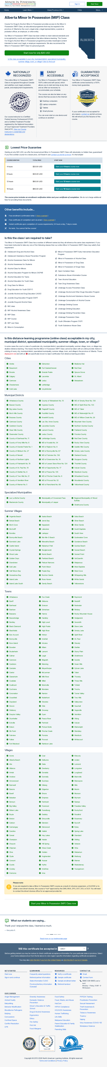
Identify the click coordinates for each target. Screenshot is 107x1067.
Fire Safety (34, 1022)
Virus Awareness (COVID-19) (91, 1023)
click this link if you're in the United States (45, 960)
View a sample (41, 216)
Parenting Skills (60, 1029)
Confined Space (11, 1020)
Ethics (32, 1018)
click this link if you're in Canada (75, 960)
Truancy (83, 1016)
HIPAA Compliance (62, 1007)
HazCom (58, 1003)
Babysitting (9, 1003)
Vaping (82, 1019)
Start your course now (67, 167)
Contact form (88, 977)
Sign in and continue (12, 977)
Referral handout (64, 984)
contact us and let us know (61, 155)
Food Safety (59, 997)
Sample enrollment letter (67, 981)
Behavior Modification (13, 1007)
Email (85, 974)
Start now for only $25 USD (37, 53)
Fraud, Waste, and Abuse (64, 1000)
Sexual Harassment (87, 1003)
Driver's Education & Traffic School (40, 1007)
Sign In (77, 4)
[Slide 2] (55, 934)
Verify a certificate (64, 974)
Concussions (9, 1017)
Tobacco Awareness (88, 1013)
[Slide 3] (59, 934)
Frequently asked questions (40, 974)
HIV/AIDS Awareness (63, 1010)
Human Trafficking (62, 1013)
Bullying (7, 1013)
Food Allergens (35, 1029)
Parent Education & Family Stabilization (65, 1024)
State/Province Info (54, 10)
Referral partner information (40, 977)
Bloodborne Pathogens (13, 1010)
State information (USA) (39, 981)
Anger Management (12, 997)
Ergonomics (34, 1015)
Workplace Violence (87, 1026)
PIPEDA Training (86, 997)
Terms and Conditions (47, 1061)
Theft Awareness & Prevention (87, 1008)
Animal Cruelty (10, 1000)
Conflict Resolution (12, 1023)
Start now (8, 974)
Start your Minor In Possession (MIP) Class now (53, 903)
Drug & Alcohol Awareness (40, 1012)
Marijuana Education (62, 1020)
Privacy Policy (62, 1061)
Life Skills (58, 1017)
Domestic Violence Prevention (37, 1001)
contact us (85, 114)
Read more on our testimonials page (53, 939)
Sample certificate (64, 977)
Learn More (27, 10)
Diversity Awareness (37, 997)
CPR (6, 1027)
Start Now (94, 4)
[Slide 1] (51, 934)
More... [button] (99, 10)
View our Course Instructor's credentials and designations (15, 131)
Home (6, 10)
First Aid (33, 1025)
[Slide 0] (47, 934)
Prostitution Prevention (88, 1000)
